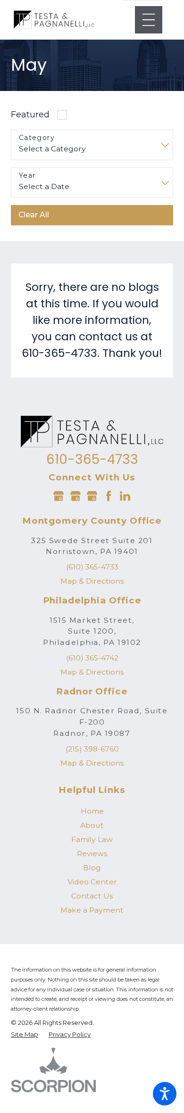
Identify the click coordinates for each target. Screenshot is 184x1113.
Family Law (92, 839)
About (92, 825)
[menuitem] (92, 811)
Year (27, 176)
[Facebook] (108, 496)
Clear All (33, 214)
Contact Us (92, 895)
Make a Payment (92, 910)
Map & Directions (92, 581)
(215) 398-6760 (92, 748)
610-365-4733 (92, 459)
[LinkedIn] (125, 496)
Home (92, 811)
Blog (92, 867)
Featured (30, 114)
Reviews (92, 853)
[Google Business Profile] (58, 496)
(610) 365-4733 (92, 566)
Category (37, 138)
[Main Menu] (148, 19)
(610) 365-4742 (92, 657)
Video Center (92, 881)
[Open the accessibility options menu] (164, 1093)
